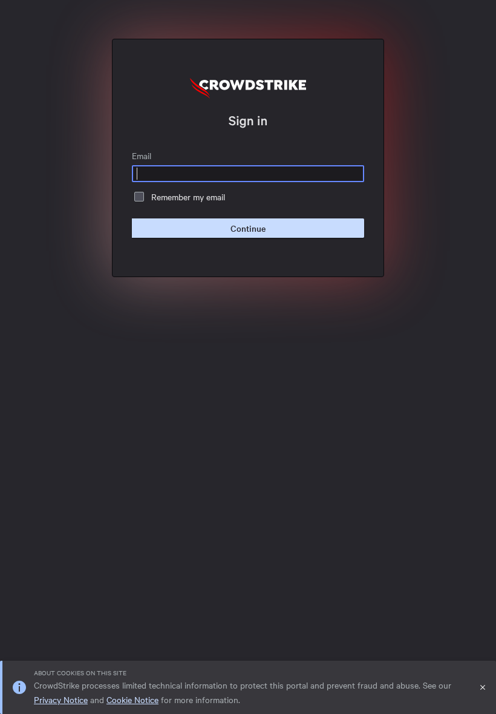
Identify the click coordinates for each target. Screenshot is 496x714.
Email (141, 155)
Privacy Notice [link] (61, 699)
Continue (248, 228)
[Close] (483, 687)
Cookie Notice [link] (132, 699)
